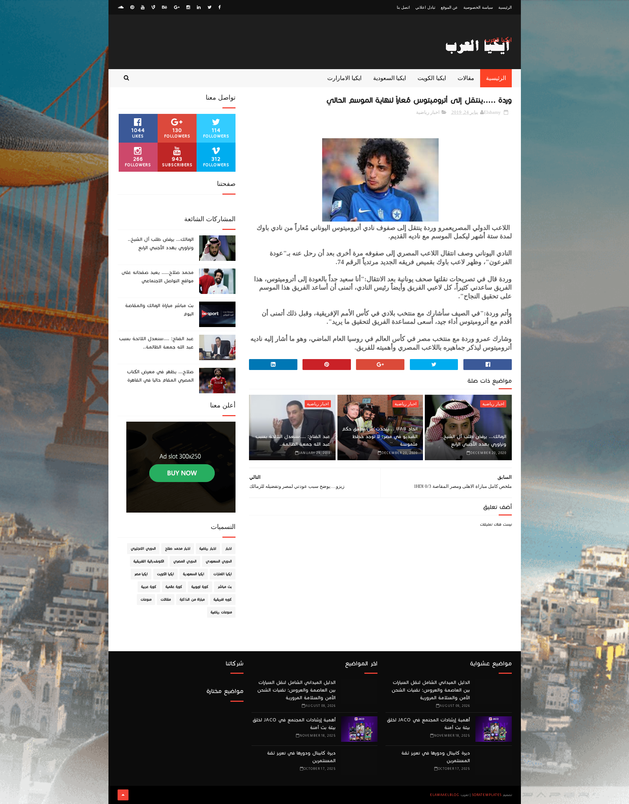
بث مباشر (225, 587)
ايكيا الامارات (222, 574)
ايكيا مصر (141, 574)
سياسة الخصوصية (478, 7)
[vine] (153, 7)
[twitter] (209, 7)
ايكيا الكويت (432, 78)
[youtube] (142, 7)
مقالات (466, 78)
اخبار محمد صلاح (177, 548)
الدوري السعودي (219, 561)
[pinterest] (132, 7)
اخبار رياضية (428, 112)
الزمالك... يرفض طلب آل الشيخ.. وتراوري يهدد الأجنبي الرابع (473, 440)
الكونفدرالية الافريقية (149, 561)
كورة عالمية (174, 587)
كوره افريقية (223, 599)
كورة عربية (149, 587)
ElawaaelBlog (444, 795)
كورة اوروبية (200, 587)
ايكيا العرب (498, 40)
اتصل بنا (403, 7)
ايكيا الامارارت (344, 78)
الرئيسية (505, 7)
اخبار (228, 548)
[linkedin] (198, 7)
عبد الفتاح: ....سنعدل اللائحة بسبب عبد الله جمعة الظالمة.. (293, 440)
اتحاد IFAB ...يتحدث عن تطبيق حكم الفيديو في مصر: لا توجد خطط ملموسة (380, 436)
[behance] (164, 7)
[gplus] (176, 7)
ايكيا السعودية (389, 78)
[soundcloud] (120, 7)
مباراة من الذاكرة (192, 599)
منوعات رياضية (221, 612)
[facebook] (219, 7)
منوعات (146, 599)
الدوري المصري (185, 561)
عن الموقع (449, 7)
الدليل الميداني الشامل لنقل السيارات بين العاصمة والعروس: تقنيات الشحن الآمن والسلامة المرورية (431, 690)
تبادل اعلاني (425, 7)
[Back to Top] (123, 794)
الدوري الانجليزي (143, 548)
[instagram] (188, 7)
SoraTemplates (487, 795)
